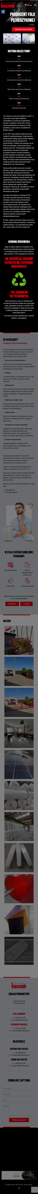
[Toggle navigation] (35, 5)
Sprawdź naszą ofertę (23, 29)
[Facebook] (3, 12)
